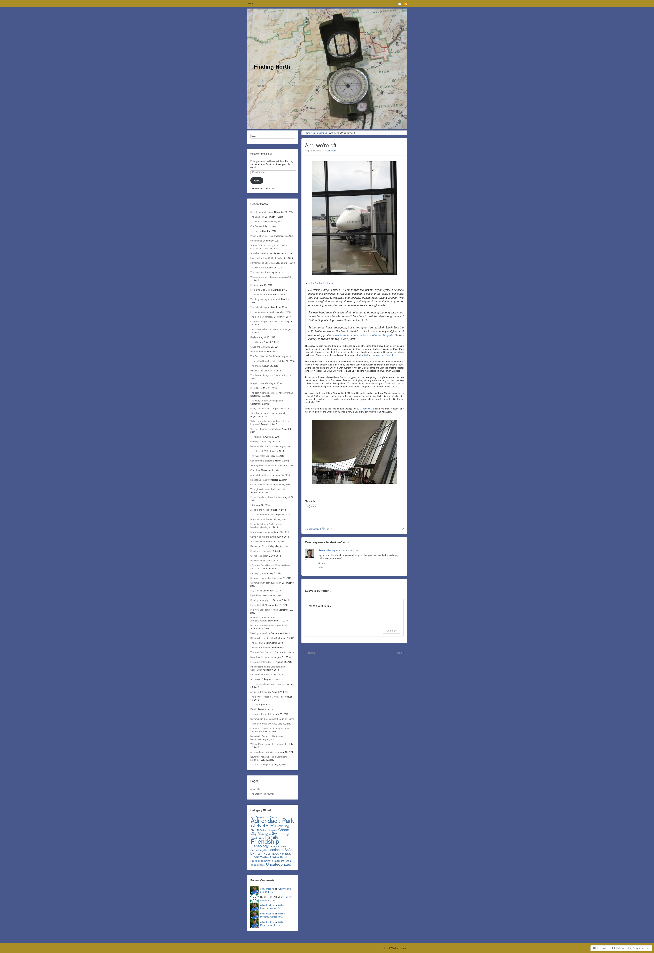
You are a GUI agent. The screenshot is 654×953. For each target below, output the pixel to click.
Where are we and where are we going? (269, 277)
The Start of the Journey (262, 793)
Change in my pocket (260, 578)
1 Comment (330, 150)
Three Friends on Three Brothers (266, 497)
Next (399, 652)
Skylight (254, 337)
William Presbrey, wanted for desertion (269, 744)
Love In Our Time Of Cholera (264, 258)
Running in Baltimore (272, 860)
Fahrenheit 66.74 (258, 604)
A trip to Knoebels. (259, 383)
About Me (255, 788)
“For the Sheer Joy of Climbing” (265, 428)
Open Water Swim (265, 856)
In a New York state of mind (264, 609)
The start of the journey (261, 764)
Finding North (272, 66)
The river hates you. (260, 455)
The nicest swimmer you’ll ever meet (268, 684)
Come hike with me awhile (263, 536)
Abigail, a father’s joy (260, 691)
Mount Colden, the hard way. (264, 446)
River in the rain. (258, 351)
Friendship (265, 841)
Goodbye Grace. (258, 441)
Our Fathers (256, 226)
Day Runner (256, 590)
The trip (254, 704)
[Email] (399, 3)
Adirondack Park (272, 820)
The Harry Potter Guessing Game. (267, 400)
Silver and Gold (258, 346)
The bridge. (255, 365)
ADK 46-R (262, 825)
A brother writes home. (261, 253)
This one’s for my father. (262, 714)
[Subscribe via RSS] (405, 3)
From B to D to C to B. (261, 289)
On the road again (259, 555)
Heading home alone (260, 633)
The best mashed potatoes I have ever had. (271, 392)
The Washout (256, 341)
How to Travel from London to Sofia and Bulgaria (363, 335)
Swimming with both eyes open (265, 582)
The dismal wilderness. (261, 316)
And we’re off (256, 679)
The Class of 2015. (259, 451)
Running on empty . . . (261, 600)
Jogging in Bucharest (260, 647)
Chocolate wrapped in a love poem (267, 321)
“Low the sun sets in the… (276, 898)
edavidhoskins (267, 888)
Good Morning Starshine (262, 460)
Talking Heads (258, 864)
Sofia (288, 860)
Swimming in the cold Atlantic (265, 718)
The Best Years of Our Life (263, 356)
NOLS (267, 853)
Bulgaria (272, 830)
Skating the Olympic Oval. (263, 465)
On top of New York (260, 484)
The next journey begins (262, 514)
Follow (257, 180)
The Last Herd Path (260, 272)
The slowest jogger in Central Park (267, 696)
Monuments (256, 240)
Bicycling (282, 825)
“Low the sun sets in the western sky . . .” (270, 413)
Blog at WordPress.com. (395, 948)
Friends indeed (257, 560)
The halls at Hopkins (260, 307)
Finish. (253, 709)
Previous (310, 652)
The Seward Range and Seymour (266, 375)
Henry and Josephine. (261, 408)
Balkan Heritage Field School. (378, 355)
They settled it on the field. (263, 361)
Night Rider (255, 595)
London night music (260, 674)
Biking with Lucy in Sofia (262, 638)
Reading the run (258, 551)
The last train (256, 642)
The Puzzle (256, 231)
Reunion (254, 285)
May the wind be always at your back (268, 625)
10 (251, 505)
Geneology (260, 845)
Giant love (255, 470)
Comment (391, 630)
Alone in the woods (259, 509)
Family (328, 528)
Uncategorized (278, 864)
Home (250, 3)
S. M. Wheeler (364, 408)
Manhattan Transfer (259, 479)
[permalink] (402, 528)
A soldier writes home (261, 541)
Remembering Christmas (262, 262)
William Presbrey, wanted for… (272, 907)
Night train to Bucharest (262, 657)
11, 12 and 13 (257, 436)
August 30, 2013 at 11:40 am (345, 550)
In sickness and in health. (263, 311)
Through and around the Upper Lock (268, 489)
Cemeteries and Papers (262, 212)
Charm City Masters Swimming (269, 831)
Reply (320, 567)
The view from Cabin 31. (262, 652)
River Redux (256, 388)
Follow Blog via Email (261, 153)
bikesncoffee (324, 550)
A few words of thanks (261, 519)
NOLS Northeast (281, 853)
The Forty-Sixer (258, 267)
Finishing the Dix (258, 370)
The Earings (256, 221)
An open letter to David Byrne (264, 751)
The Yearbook (257, 216)
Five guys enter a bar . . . (262, 661)
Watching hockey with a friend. (265, 299)
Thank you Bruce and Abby (263, 723)
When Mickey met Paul (261, 235)
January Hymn (257, 573)
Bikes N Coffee (259, 830)
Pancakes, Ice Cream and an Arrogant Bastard (264, 619)
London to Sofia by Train (271, 851)
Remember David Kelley (262, 546)
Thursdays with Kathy (261, 294)
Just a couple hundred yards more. (267, 329)
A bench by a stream (260, 474)
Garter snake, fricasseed (262, 531)
